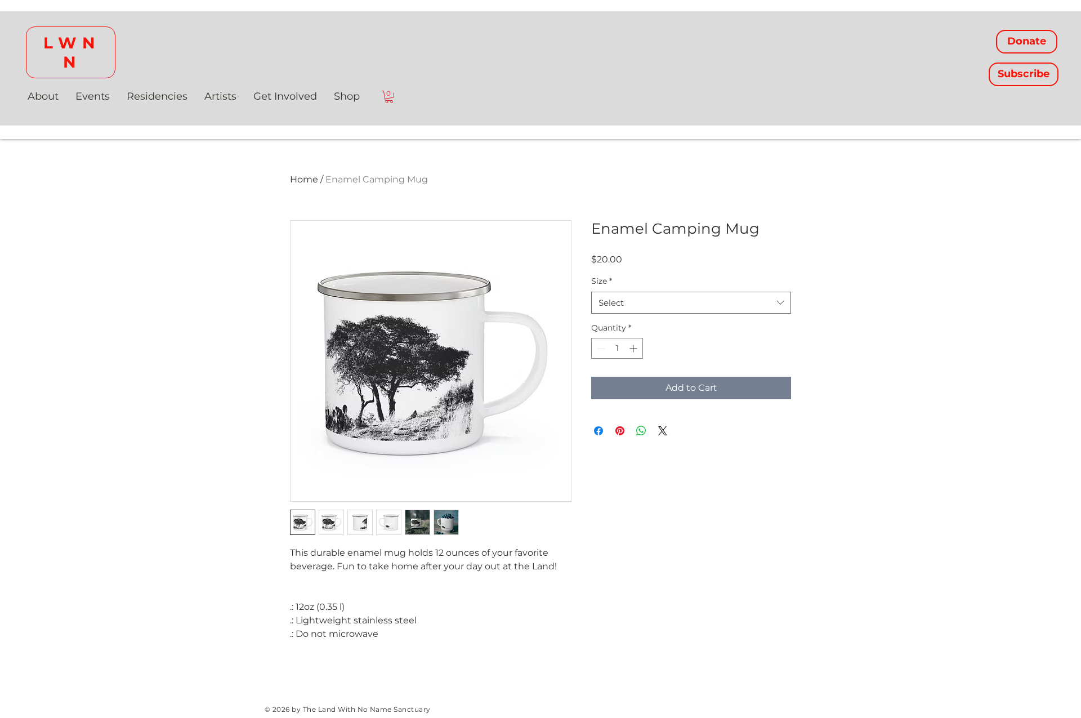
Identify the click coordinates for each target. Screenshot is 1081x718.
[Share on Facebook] (598, 431)
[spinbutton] (617, 348)
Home (304, 179)
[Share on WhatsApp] (641, 431)
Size (601, 281)
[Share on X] (662, 431)
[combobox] (691, 303)
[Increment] (634, 348)
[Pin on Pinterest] (620, 431)
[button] (389, 97)
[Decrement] (600, 348)
